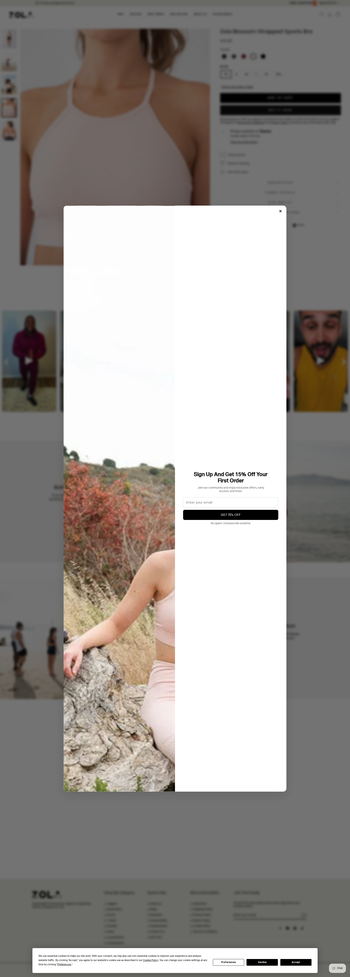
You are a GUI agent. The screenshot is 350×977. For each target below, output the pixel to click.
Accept (296, 962)
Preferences (228, 962)
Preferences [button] (64, 964)
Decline (262, 962)
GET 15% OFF (231, 514)
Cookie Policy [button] (150, 960)
